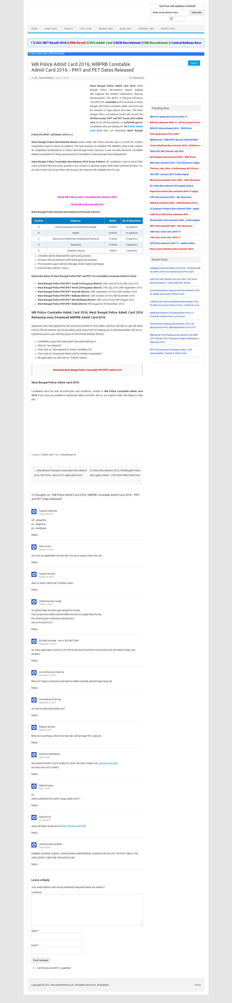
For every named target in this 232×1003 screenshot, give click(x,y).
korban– (72, 826)
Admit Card (51, 29)
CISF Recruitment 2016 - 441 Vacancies (171, 197)
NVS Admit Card (86, 42)
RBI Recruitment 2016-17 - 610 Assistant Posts (175, 122)
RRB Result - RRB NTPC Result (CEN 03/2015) (174, 139)
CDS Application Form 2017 (164, 134)
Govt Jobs (85, 29)
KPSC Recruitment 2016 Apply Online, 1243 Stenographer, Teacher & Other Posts (171, 351)
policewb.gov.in (68, 454)
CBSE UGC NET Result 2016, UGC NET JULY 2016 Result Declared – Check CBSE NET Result (173, 281)
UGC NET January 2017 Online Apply (169, 174)
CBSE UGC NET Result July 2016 (166, 151)
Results (69, 29)
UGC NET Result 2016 (36, 42)
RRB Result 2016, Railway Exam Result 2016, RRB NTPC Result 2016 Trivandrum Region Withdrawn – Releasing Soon (175, 338)
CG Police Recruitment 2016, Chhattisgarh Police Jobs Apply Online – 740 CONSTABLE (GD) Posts (115, 475)
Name (35, 931)
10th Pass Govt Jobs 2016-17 (165, 231)
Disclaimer (103, 985)
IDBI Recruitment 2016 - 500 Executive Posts (174, 203)
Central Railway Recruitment (177, 42)
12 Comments (136, 78)
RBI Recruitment (141, 42)
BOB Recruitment (113, 42)
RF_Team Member (44, 78)
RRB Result (63, 42)
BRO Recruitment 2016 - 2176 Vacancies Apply (175, 162)
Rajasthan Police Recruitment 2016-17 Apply (174, 191)
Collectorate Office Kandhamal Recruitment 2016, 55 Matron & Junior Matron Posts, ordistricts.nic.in (174, 303)
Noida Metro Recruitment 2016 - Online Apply (175, 220)
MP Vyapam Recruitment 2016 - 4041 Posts (173, 157)
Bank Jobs (125, 29)
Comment (36, 892)
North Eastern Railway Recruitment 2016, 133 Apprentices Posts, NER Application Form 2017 (173, 325)
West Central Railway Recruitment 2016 (171, 249)
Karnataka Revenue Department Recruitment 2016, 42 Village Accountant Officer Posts (175, 292)
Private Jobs (168, 29)
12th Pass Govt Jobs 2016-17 (165, 237)
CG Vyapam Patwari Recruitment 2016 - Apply (174, 208)
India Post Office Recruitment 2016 (169, 214)
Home (34, 29)
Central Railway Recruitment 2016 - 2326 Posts (175, 145)
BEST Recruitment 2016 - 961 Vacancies (171, 226)
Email (35, 945)
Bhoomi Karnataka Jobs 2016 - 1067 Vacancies (175, 180)
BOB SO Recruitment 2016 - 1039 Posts (171, 128)
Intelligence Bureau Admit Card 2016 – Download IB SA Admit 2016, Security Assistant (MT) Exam (175, 270)
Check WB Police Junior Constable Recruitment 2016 (87, 197)
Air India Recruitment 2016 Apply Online (171, 186)
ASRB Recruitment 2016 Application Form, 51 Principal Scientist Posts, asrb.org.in (172, 314)
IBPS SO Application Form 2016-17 (168, 116)
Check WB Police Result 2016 (87, 204)
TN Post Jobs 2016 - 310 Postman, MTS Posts (174, 168)
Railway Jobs (106, 29)
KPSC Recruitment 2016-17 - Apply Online (172, 243)
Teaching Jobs (146, 29)
